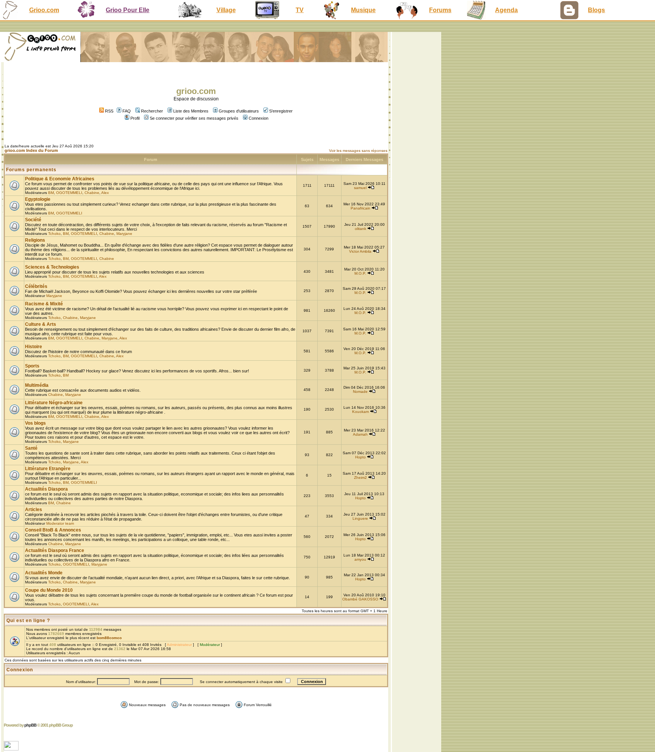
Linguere (360, 518)
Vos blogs (35, 423)
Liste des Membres (190, 111)
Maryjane (124, 233)
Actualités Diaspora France (54, 550)
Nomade (360, 391)
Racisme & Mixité (44, 303)
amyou (360, 559)
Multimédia (37, 385)
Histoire (33, 346)
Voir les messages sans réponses (358, 151)
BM (51, 193)
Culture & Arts (40, 324)
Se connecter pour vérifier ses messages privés (194, 118)
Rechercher (152, 111)
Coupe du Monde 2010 (49, 590)
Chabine (92, 193)
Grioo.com (44, 10)
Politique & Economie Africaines (59, 178)
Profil (134, 118)
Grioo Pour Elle (127, 10)
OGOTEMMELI (69, 193)
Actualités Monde (44, 572)
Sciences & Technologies (52, 267)
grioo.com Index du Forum (31, 150)
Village (226, 10)
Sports (32, 366)
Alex (105, 193)
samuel (360, 188)
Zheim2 (360, 477)
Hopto (360, 457)
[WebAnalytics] (12, 748)
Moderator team (60, 523)
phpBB (30, 725)
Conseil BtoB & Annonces (53, 530)
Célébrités (36, 286)
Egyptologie (37, 199)
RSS (108, 111)
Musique (363, 10)
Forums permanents (31, 169)
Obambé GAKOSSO (360, 599)
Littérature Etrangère (48, 468)
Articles (33, 509)
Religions (35, 240)
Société (33, 219)
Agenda (506, 10)
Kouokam (360, 412)
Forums (440, 10)
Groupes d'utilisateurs (239, 111)
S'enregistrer (281, 111)
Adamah (360, 434)
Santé (31, 448)
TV (300, 10)
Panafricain (360, 208)
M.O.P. (360, 273)
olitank (360, 229)
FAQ (126, 111)
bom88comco (109, 638)
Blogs (596, 10)
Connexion (258, 118)
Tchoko (54, 233)
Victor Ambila (360, 251)
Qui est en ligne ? (28, 620)
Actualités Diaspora (46, 489)
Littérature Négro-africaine (54, 402)
